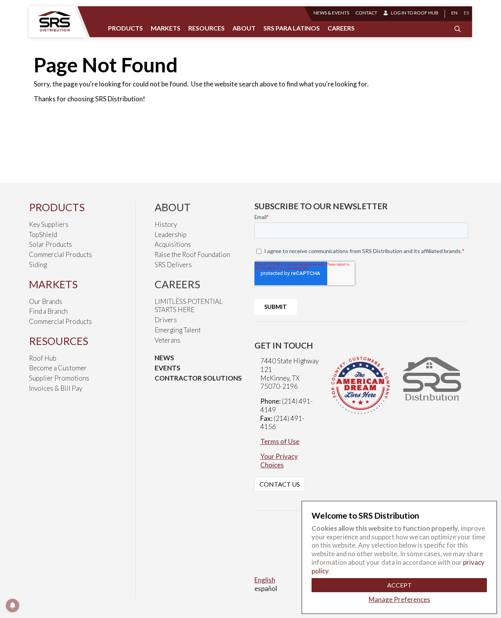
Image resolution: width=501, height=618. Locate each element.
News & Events (331, 13)
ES (466, 13)
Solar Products (50, 244)
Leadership (171, 234)
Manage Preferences (399, 599)
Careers (341, 28)
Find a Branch (48, 311)
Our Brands (45, 301)
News (164, 358)
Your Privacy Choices (279, 460)
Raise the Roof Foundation (192, 254)
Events (167, 368)
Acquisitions (173, 244)
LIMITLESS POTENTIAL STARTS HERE (189, 305)
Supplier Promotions (59, 378)
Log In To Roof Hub (414, 13)
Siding (38, 264)
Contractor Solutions (198, 378)
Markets (165, 28)
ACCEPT (399, 585)
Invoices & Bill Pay (55, 388)
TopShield (43, 234)
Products (125, 28)
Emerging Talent (178, 330)
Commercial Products (60, 254)
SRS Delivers (173, 264)
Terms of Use (279, 441)
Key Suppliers (48, 224)
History (166, 224)
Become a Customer (58, 368)
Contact (366, 13)
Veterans (167, 340)
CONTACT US (280, 484)
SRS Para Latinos (291, 28)
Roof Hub (42, 358)
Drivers (166, 320)
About (244, 28)
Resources (206, 28)
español (265, 588)
